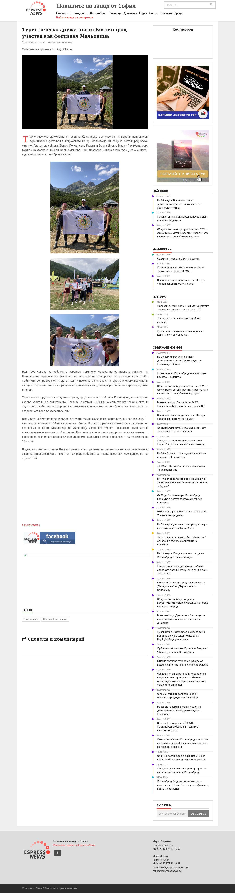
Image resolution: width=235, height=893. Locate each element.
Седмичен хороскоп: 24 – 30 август (178, 258)
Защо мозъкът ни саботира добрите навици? (179, 320)
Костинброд (98, 13)
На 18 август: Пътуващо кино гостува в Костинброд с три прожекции (180, 555)
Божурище (80, 13)
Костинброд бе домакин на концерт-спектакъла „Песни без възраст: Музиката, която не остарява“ (183, 785)
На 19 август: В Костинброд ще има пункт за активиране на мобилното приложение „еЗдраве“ (182, 482)
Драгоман (130, 13)
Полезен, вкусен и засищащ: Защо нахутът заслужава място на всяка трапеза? (183, 307)
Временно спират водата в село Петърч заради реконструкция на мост (181, 282)
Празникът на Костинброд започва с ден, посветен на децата (182, 218)
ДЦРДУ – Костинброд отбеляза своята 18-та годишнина (181, 468)
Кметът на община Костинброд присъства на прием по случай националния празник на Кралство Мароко (182, 743)
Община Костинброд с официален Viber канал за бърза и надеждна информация (181, 757)
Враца (178, 13)
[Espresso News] (37, 849)
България (166, 13)
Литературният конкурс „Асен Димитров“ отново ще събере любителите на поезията (181, 541)
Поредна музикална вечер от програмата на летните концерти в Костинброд (182, 770)
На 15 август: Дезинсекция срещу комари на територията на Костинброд (182, 526)
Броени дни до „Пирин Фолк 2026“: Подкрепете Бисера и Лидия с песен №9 (181, 404)
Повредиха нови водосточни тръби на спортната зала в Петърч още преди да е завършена (182, 570)
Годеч (143, 13)
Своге (153, 13)
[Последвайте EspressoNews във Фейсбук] (49, 537)
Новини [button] (61, 13)
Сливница (115, 13)
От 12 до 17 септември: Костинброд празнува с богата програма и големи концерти (179, 499)
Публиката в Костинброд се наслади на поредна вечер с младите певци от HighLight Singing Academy (181, 635)
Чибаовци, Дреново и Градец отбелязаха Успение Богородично (182, 513)
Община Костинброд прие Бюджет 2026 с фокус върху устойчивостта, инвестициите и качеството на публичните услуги (182, 233)
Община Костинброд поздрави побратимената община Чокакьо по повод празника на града (182, 603)
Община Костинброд (55, 619)
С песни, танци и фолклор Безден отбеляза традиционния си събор (177, 695)
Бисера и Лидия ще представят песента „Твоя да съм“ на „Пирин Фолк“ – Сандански (181, 586)
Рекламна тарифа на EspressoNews (74, 845)
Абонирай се (198, 814)
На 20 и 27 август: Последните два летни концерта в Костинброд (181, 455)
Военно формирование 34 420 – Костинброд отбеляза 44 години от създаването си (178, 727)
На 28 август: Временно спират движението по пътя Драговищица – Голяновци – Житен (179, 204)
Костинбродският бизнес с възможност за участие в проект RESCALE (181, 269)
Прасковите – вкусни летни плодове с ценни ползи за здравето (180, 333)
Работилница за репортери (74, 18)
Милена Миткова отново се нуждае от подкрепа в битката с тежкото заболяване (182, 662)
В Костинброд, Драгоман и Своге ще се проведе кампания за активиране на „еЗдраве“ (181, 619)
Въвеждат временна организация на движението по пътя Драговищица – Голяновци (179, 710)
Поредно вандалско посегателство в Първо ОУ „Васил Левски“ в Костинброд (181, 442)
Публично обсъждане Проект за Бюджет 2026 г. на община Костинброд (182, 650)
